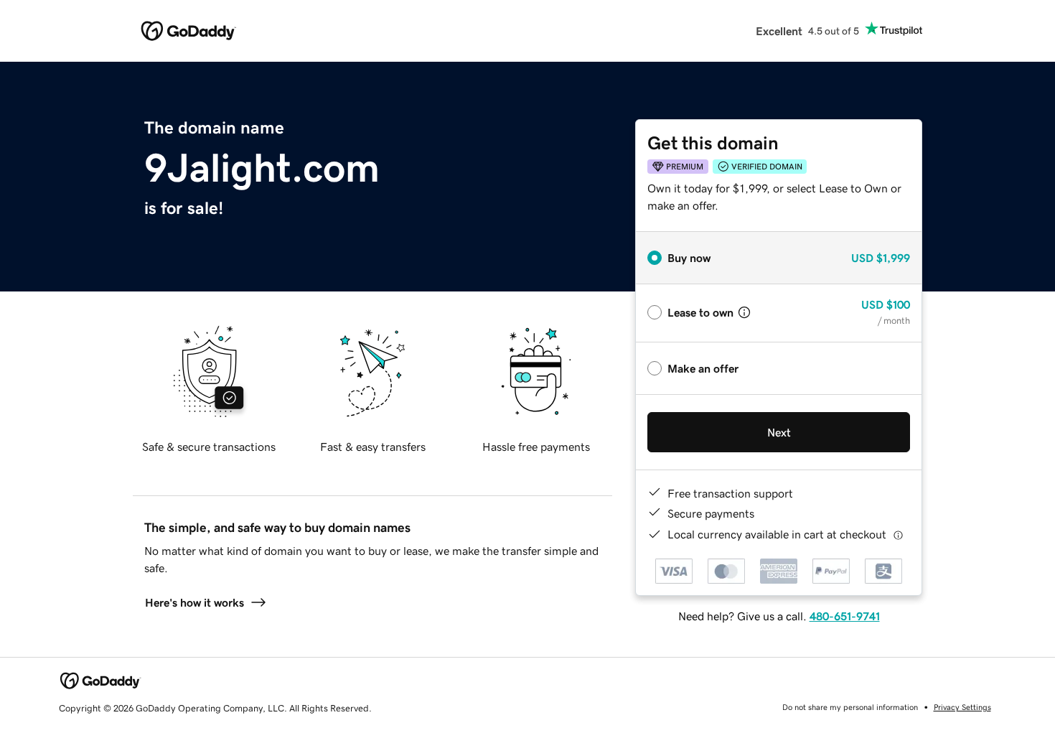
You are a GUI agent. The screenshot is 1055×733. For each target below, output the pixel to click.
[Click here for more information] (898, 534)
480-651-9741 (845, 616)
